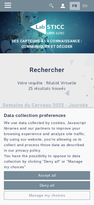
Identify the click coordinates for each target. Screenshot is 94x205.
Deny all (47, 185)
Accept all (47, 175)
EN (85, 6)
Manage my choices (47, 195)
